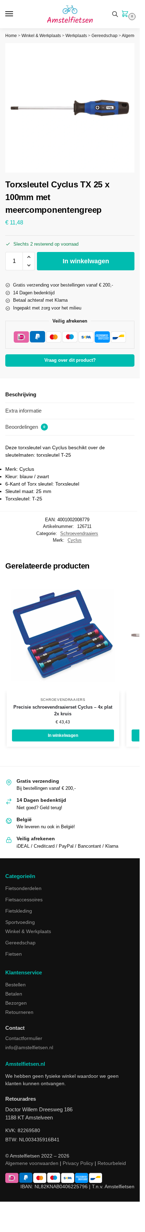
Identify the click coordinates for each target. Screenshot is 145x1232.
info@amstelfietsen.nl (29, 1047)
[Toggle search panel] (115, 14)
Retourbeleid (111, 1163)
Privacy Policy (78, 1163)
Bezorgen (16, 1003)
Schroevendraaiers (79, 533)
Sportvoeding (20, 922)
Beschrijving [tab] (20, 394)
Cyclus (75, 540)
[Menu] (15, 14)
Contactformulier (23, 1038)
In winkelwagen (86, 261)
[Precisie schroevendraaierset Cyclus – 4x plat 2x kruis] (63, 635)
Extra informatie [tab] (23, 411)
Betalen (13, 994)
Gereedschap (105, 35)
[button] (126, 14)
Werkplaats (76, 35)
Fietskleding (18, 911)
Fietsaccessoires (24, 899)
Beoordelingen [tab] (25, 427)
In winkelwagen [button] (63, 735)
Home (11, 35)
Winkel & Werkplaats (41, 35)
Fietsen (13, 954)
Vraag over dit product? (70, 360)
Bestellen (15, 984)
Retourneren (19, 1012)
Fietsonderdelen (23, 888)
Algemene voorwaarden (31, 1163)
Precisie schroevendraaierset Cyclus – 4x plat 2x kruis (62, 710)
